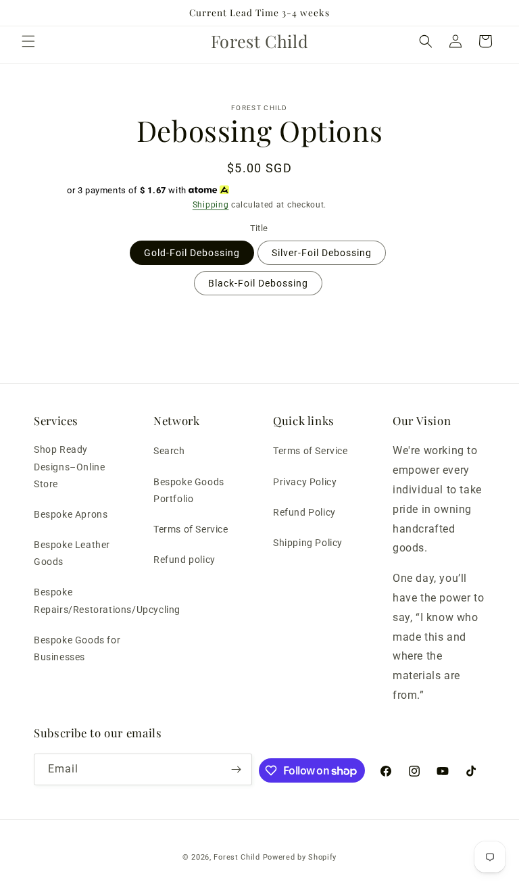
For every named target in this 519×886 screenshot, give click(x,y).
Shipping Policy (308, 542)
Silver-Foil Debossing (322, 252)
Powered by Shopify (300, 857)
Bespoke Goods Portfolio (188, 490)
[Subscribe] (236, 769)
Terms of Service (190, 529)
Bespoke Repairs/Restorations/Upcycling (107, 600)
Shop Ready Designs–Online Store (69, 466)
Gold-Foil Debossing (192, 252)
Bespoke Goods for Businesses (77, 648)
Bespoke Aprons (70, 514)
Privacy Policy (305, 481)
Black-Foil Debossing (258, 283)
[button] (28, 41)
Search (169, 450)
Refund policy (184, 559)
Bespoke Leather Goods (72, 553)
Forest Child (237, 857)
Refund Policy (304, 512)
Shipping (211, 205)
